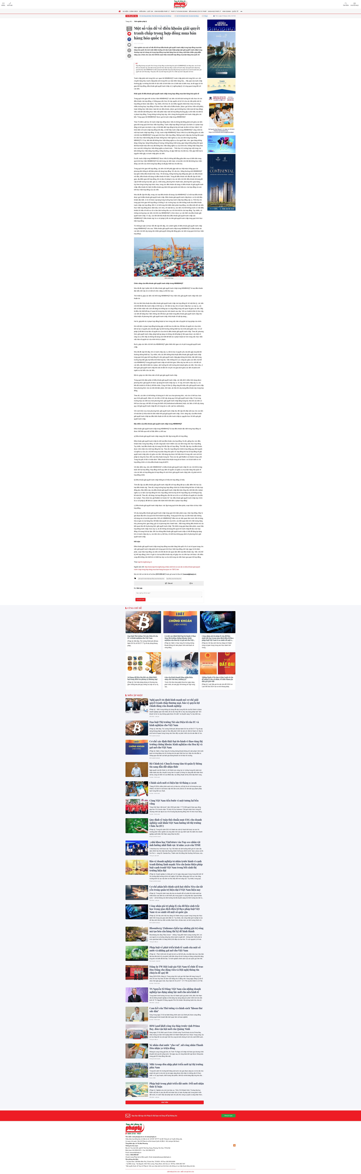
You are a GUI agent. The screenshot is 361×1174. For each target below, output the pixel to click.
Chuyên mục (354, 5)
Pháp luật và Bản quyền (141, 1157)
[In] (129, 50)
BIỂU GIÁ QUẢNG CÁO (187, 1171)
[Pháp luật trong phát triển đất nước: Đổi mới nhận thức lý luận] (137, 1089)
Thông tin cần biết (154, 855)
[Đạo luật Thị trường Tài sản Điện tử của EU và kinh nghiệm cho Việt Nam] (143, 622)
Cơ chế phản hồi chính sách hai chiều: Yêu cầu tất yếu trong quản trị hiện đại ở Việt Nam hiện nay (176, 888)
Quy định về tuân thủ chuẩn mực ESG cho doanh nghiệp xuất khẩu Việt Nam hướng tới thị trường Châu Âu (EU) (175, 822)
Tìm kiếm (346, 5)
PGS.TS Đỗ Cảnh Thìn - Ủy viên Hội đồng (174, 16)
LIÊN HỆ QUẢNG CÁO (173, 1171)
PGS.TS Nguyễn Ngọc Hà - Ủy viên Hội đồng (203, 16)
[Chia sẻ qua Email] (129, 45)
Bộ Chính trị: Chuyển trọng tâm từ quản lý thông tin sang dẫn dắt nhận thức (175, 765)
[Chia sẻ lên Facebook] (129, 39)
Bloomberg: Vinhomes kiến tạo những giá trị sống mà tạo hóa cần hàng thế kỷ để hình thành (176, 930)
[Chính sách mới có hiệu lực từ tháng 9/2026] (137, 788)
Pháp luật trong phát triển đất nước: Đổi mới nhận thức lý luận (176, 1085)
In (192, 583)
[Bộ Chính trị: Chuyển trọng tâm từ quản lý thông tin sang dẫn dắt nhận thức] (137, 769)
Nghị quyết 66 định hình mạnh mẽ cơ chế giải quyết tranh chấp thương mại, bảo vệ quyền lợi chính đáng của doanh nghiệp (174, 702)
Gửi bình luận (140, 599)
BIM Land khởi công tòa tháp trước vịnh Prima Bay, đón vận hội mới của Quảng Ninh (174, 1027)
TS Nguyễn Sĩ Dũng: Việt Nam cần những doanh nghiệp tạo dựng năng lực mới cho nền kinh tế (175, 990)
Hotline (10, 5)
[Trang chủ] (119, 11)
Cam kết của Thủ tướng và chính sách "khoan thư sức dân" (175, 1010)
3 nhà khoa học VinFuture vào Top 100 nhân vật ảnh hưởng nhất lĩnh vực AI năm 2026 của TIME (175, 844)
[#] (221, 173)
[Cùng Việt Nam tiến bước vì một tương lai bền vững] (137, 806)
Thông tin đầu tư (153, 941)
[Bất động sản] (221, 211)
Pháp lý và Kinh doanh (155, 836)
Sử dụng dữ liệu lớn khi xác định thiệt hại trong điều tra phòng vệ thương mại (142, 678)
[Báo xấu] (129, 56)
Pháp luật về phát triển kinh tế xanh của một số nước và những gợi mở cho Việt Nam (175, 949)
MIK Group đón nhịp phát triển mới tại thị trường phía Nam (176, 1066)
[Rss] (234, 1145)
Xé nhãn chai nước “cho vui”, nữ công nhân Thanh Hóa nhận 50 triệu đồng (176, 1047)
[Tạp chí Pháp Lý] (180, 4)
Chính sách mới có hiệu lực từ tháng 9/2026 (172, 782)
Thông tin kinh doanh (154, 1058)
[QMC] (221, 109)
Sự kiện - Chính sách (154, 777)
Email (3, 5)
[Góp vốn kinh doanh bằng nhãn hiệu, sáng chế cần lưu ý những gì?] (180, 663)
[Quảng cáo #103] (221, 71)
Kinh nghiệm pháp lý (154, 735)
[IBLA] (221, 33)
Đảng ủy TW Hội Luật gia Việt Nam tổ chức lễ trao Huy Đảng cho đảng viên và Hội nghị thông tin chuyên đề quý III (176, 969)
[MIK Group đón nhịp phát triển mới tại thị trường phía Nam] (137, 1070)
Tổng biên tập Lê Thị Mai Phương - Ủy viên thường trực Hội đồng (140, 16)
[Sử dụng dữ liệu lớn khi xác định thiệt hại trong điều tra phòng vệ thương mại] (143, 663)
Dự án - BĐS (152, 1078)
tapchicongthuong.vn (145, 562)
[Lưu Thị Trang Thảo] (221, 144)
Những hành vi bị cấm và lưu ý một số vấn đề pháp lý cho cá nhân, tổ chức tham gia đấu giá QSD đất (217, 679)
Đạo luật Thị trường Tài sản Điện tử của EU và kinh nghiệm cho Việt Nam (142, 637)
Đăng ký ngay (228, 1115)
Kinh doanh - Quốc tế (154, 961)
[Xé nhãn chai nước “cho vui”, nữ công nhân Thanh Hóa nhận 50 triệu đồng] (137, 1051)
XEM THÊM (164, 1102)
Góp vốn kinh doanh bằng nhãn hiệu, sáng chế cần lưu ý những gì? (179, 678)
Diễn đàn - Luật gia (154, 716)
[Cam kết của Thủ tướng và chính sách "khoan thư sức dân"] (137, 1014)
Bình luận (129, 28)
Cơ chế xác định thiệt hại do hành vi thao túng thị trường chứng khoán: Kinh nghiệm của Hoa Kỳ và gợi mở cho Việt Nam (180, 638)
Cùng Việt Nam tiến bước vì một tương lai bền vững (173, 802)
